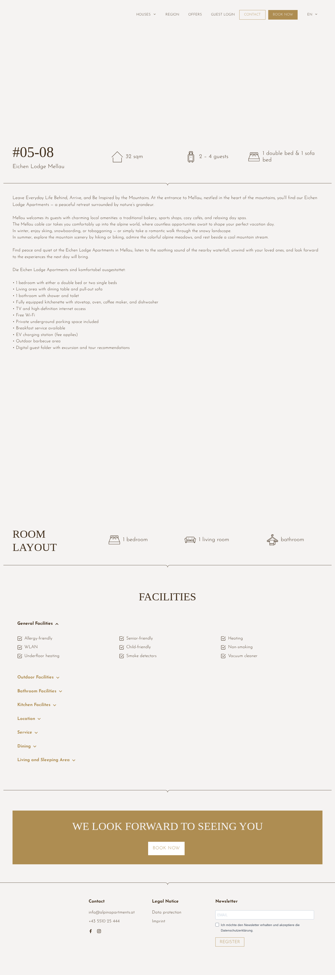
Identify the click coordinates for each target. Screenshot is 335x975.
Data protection (166, 912)
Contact (252, 14)
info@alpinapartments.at (112, 912)
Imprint (158, 921)
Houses (143, 14)
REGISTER (230, 942)
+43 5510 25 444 (104, 921)
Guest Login (223, 14)
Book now (166, 848)
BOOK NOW (283, 14)
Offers (195, 14)
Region (172, 14)
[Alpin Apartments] (33, 12)
